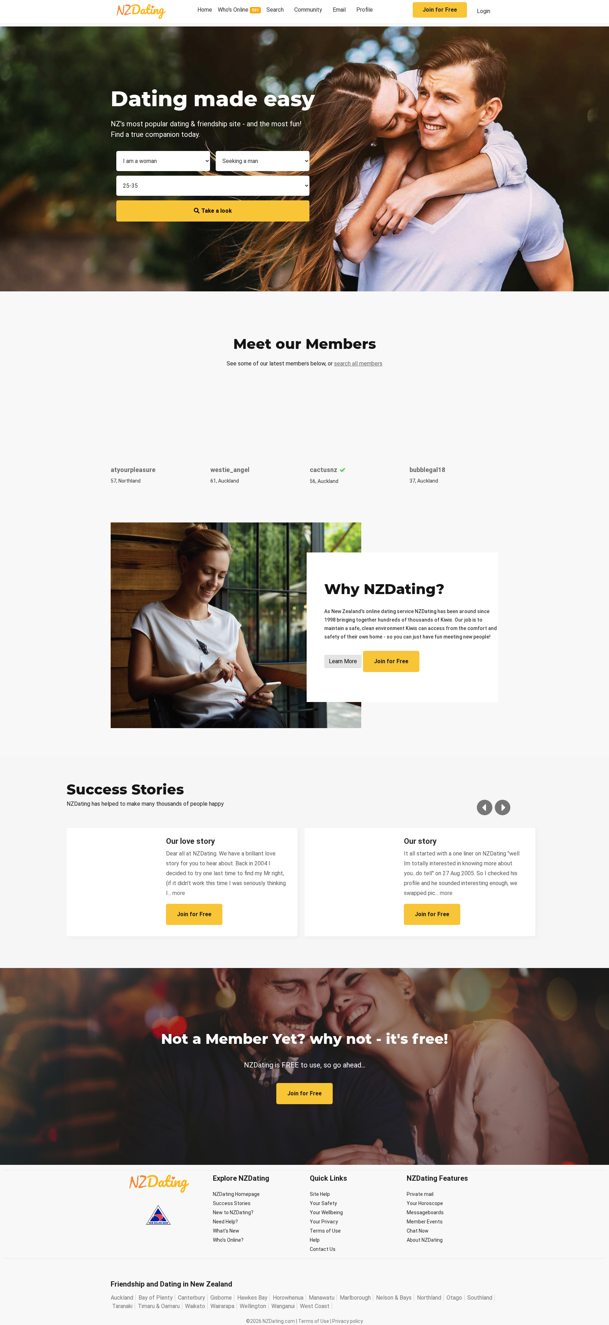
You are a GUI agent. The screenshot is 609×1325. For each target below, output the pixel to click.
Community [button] (308, 9)
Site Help (320, 1194)
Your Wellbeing (326, 1212)
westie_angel (230, 469)
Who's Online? (228, 1240)
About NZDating (425, 1240)
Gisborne (221, 1297)
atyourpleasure (133, 469)
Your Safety (323, 1203)
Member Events (425, 1221)
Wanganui (283, 1306)
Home (204, 9)
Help (315, 1240)
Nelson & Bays (394, 1297)
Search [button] (275, 9)
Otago (454, 1297)
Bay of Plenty (156, 1297)
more (178, 893)
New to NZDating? (233, 1212)
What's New (226, 1231)
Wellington (253, 1306)
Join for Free (440, 9)
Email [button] (339, 9)
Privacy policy (347, 1321)
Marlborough (355, 1297)
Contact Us (323, 1249)
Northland (429, 1297)
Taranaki (122, 1306)
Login (483, 11)
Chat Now (418, 1231)
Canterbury (191, 1297)
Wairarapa (222, 1306)
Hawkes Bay (252, 1297)
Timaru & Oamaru (159, 1306)
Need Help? (225, 1221)
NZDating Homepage (236, 1194)
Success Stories (232, 1203)
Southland (479, 1297)
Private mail (420, 1194)
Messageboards (425, 1212)
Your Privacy (324, 1221)
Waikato (195, 1306)
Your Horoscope (425, 1203)
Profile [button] (364, 9)
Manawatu (321, 1297)
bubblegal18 (427, 469)
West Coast (315, 1306)
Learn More (343, 661)
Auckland (122, 1297)
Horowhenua (288, 1297)
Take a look (216, 210)
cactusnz (323, 469)
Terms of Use (325, 1231)
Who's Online (238, 9)
